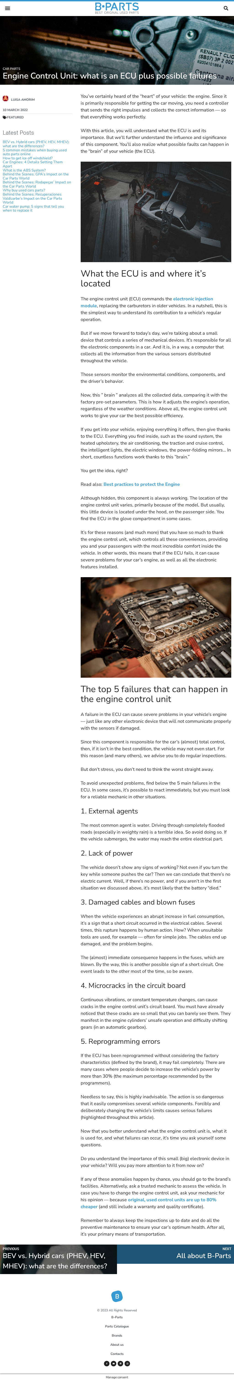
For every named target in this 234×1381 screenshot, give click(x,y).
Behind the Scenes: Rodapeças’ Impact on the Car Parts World (37, 184)
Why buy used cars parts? (24, 190)
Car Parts (11, 69)
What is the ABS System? (24, 170)
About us (117, 1345)
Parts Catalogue (117, 1326)
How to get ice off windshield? (28, 158)
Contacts (117, 1354)
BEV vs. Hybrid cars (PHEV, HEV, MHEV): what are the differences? (36, 144)
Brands (117, 1335)
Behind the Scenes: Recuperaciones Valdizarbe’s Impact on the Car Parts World (32, 198)
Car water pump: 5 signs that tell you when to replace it (33, 208)
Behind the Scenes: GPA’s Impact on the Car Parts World (36, 176)
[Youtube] (113, 1363)
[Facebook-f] (106, 1363)
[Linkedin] (120, 1363)
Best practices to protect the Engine (142, 484)
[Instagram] (127, 1363)
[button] (7, 8)
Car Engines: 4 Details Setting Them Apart (33, 164)
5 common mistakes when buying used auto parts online (35, 152)
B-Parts (117, 1317)
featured (15, 117)
